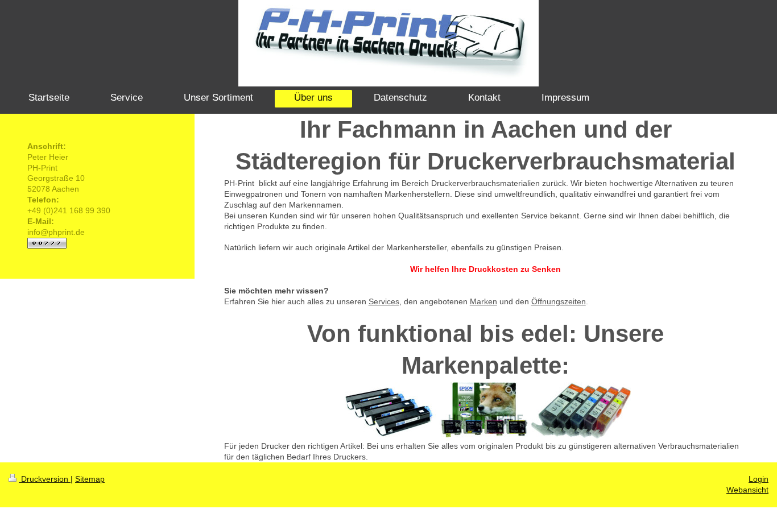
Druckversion (45, 478)
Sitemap (90, 478)
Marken (483, 301)
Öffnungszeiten (558, 301)
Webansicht (747, 489)
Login (758, 478)
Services (384, 301)
